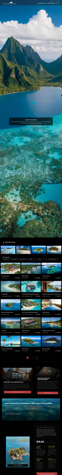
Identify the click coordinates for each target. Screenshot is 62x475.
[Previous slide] (2, 250)
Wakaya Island (25, 330)
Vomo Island (25, 348)
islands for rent (51, 3)
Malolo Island (46, 348)
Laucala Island (5, 276)
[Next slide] (59, 250)
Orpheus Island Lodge (7, 312)
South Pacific (5, 277)
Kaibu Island (25, 276)
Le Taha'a (3, 330)
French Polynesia (4, 296)
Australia (43, 296)
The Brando (4, 294)
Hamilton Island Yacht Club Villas (51, 294)
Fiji (1, 277)
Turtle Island (45, 276)
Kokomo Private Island (48, 330)
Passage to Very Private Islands (12, 413)
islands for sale (42, 3)
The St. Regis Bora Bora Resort (30, 312)
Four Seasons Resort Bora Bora (30, 294)
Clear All (39, 259)
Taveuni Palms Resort (7, 348)
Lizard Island (45, 312)
